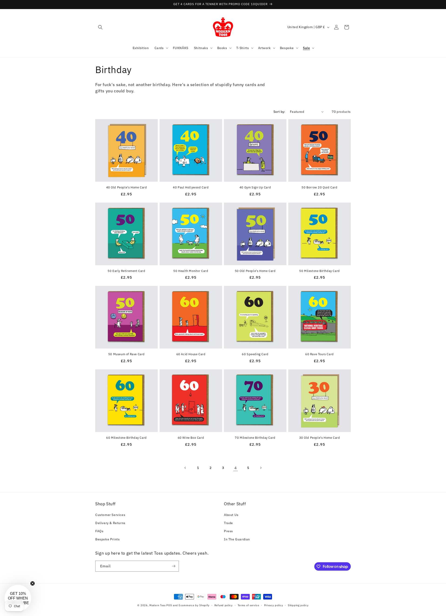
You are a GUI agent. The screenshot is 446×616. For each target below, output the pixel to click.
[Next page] (261, 468)
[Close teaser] (32, 583)
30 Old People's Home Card (319, 438)
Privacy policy (273, 605)
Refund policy (223, 605)
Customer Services (110, 515)
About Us (231, 515)
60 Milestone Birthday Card (126, 438)
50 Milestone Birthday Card (319, 271)
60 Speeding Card (255, 354)
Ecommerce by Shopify (194, 605)
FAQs (99, 531)
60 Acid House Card (191, 354)
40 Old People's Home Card (126, 187)
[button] (100, 27)
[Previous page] (185, 468)
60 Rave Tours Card (319, 354)
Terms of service (248, 605)
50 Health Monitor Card (190, 271)
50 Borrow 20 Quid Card (319, 187)
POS (169, 605)
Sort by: (279, 112)
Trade (228, 523)
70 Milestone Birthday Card (255, 438)
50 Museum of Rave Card (126, 354)
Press (228, 531)
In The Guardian (237, 539)
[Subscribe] (173, 566)
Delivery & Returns (110, 523)
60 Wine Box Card (191, 438)
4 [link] (235, 467)
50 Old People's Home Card (255, 271)
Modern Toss (157, 605)
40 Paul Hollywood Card (191, 187)
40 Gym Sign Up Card (255, 187)
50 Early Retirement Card (126, 271)
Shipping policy (298, 605)
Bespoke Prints (107, 539)
